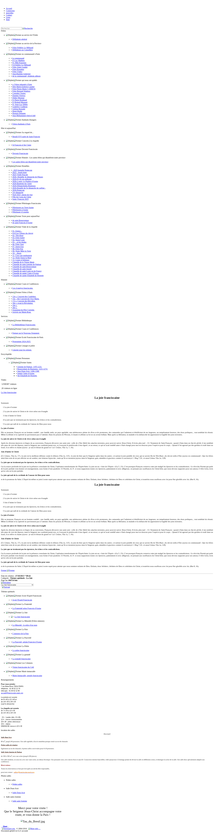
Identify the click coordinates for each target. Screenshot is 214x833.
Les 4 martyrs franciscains (22, 288)
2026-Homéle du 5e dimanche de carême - (29, 188)
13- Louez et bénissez (20, 260)
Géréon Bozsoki (18, 109)
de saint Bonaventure (20, 220)
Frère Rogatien (18, 69)
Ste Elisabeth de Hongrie (27, 376)
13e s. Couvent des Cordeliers (24, 297)
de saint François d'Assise (22, 223)
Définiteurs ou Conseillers (22, 50)
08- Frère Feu (17, 249)
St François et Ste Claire (21, 145)
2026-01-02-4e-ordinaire (22, 179)
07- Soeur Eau (18, 247)
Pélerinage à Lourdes (20, 212)
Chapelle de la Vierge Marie (23, 262)
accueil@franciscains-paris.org (12, 693)
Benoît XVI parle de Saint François (26, 137)
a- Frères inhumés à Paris (22, 84)
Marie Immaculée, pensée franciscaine (27, 676)
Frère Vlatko (17, 72)
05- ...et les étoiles (19, 242)
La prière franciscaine (20, 650)
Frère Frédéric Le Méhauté (22, 48)
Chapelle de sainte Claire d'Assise (25, 273)
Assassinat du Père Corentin (23, 310)
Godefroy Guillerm (19, 107)
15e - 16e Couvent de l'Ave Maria (25, 299)
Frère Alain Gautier (19, 67)
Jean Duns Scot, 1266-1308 (28, 371)
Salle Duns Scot (18, 793)
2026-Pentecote (18, 190)
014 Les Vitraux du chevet (22, 233)
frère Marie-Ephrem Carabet (23, 87)
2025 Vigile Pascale (20, 175)
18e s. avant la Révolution (22, 303)
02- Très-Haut (17, 235)
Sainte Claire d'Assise (26, 373)
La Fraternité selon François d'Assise (26, 608)
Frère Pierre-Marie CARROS (23, 89)
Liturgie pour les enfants (22, 350)
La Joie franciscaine (8, 392)
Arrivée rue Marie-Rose (21, 312)
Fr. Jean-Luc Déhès (20, 104)
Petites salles (17, 784)
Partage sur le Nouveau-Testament (26, 333)
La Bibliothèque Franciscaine (24, 325)
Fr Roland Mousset (19, 102)
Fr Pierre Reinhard (19, 100)
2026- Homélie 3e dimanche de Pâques (27, 177)
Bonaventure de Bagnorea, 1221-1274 (32, 369)
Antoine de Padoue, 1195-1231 (29, 367)
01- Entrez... (17, 231)
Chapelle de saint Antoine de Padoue (26, 264)
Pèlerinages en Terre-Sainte (23, 208)
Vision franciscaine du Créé (23, 667)
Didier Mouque (18, 98)
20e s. (14, 308)
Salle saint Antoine (19, 801)
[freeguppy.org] (8, 829)
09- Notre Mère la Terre (21, 251)
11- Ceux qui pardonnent (22, 255)
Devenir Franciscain (20, 153)
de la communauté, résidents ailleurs (26, 76)
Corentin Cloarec (19, 93)
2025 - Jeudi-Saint (19, 172)
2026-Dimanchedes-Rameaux (24, 186)
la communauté (18, 58)
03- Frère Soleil (18, 238)
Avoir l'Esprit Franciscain (22, 600)
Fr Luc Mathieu (18, 60)
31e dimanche (17, 192)
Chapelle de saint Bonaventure (24, 267)
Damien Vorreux (18, 96)
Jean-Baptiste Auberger (21, 74)
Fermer (4, 570)
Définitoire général (19, 39)
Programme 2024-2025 (21, 341)
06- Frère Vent (18, 244)
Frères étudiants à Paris (21, 124)
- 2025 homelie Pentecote (22, 170)
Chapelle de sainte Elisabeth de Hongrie (28, 275)
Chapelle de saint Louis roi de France (26, 271)
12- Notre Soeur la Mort (21, 258)
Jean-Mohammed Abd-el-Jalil (23, 116)
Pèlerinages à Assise (20, 210)
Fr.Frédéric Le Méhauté (21, 65)
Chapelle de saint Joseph (22, 269)
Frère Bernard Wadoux (21, 91)
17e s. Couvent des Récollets (23, 301)
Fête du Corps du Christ (21, 197)
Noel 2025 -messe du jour (22, 195)
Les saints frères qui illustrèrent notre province (30, 162)
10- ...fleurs (16, 253)
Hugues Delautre (19, 113)
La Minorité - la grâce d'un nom (24, 625)
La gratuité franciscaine (21, 659)
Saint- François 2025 (20, 199)
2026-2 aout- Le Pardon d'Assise (25, 181)
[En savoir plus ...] (34, 829)
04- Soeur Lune (18, 240)
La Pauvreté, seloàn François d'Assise (27, 642)
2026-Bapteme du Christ (22, 184)
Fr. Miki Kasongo (19, 63)
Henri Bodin (17, 111)
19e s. (14, 305)
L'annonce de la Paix (20, 634)
